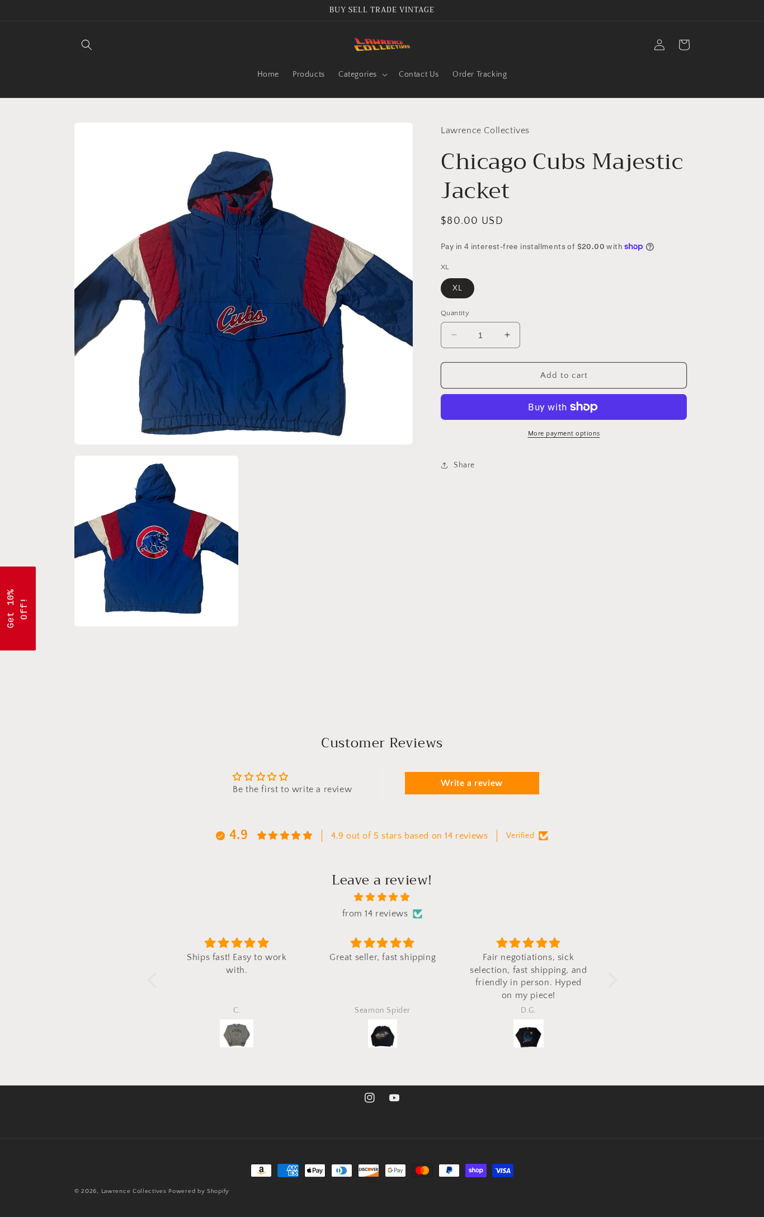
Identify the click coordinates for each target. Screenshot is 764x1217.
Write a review (471, 783)
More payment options (564, 433)
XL (457, 287)
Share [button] (464, 464)
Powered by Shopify (198, 1191)
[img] (382, 897)
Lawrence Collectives (134, 1191)
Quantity (455, 312)
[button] (86, 44)
